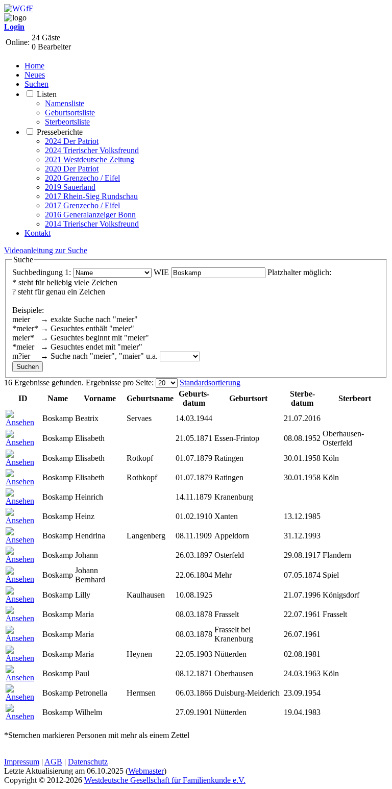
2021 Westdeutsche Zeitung (89, 159)
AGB (53, 761)
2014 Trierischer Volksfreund (92, 223)
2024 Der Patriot (72, 141)
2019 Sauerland (70, 187)
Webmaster (146, 771)
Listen (47, 94)
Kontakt (37, 233)
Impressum (21, 761)
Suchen (36, 84)
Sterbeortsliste (67, 121)
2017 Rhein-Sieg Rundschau (91, 196)
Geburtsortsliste (70, 112)
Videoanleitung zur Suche (45, 250)
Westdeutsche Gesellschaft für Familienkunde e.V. (165, 780)
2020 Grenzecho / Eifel (82, 178)
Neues (34, 74)
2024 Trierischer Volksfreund (92, 150)
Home (34, 65)
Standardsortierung (210, 382)
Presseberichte (60, 132)
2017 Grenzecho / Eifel (82, 205)
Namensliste (64, 103)
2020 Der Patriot (72, 168)
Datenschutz (88, 761)
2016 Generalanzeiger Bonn (90, 214)
